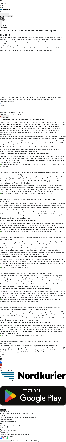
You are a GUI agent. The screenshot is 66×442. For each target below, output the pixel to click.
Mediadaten (29, 413)
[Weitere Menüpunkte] (1, 22)
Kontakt (8, 430)
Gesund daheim (17, 426)
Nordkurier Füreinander (23, 434)
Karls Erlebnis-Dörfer (34, 223)
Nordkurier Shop (23, 417)
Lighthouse (9, 426)
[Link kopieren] (1, 368)
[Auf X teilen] (1, 359)
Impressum (40, 441)
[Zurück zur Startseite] (33, 9)
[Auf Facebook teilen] (1, 362)
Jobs (1, 5)
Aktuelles (23, 413)
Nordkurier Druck (5, 422)
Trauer (2, 7)
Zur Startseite (4, 355)
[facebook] (1, 439)
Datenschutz (30, 441)
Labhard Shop (33, 417)
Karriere (18, 413)
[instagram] (3, 439)
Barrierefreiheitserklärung (18, 441)
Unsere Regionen (4, 14)
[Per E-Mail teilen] (1, 365)
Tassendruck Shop (12, 417)
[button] (1, 22)
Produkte (2, 20)
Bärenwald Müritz (42, 278)
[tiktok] (5, 439)
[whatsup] (7, 439)
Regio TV (3, 426)
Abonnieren (3, 12)
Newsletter (3, 3)
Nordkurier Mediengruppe (8, 413)
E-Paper (2, 1)
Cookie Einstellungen (5, 441)
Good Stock (3, 417)
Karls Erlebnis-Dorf (6, 370)
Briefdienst (13, 422)
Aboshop (3, 430)
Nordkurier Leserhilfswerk (8, 434)
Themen (2, 18)
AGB (35, 441)
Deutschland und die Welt (6, 16)
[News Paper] (33, 375)
